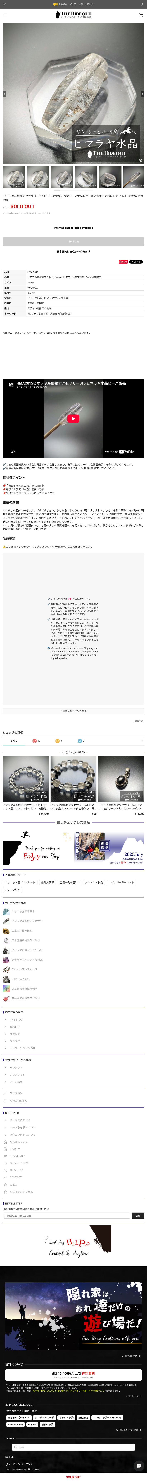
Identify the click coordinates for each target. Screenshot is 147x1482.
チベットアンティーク (24, 969)
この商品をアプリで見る (73, 711)
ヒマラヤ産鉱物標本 (23, 911)
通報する (139, 721)
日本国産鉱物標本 (22, 930)
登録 (138, 1215)
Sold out (73, 241)
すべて (14, 741)
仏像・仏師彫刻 (21, 979)
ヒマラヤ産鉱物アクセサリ (27, 921)
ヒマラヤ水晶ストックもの (27, 950)
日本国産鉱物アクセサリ (26, 940)
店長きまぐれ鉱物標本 (24, 988)
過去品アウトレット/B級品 (27, 959)
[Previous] (4, 94)
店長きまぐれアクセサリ (26, 998)
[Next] (142, 94)
